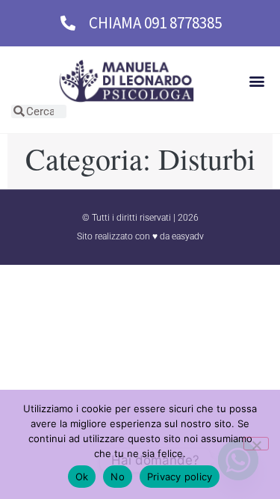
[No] (256, 443)
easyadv (188, 236)
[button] (256, 81)
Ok (82, 477)
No (118, 477)
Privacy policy (180, 477)
